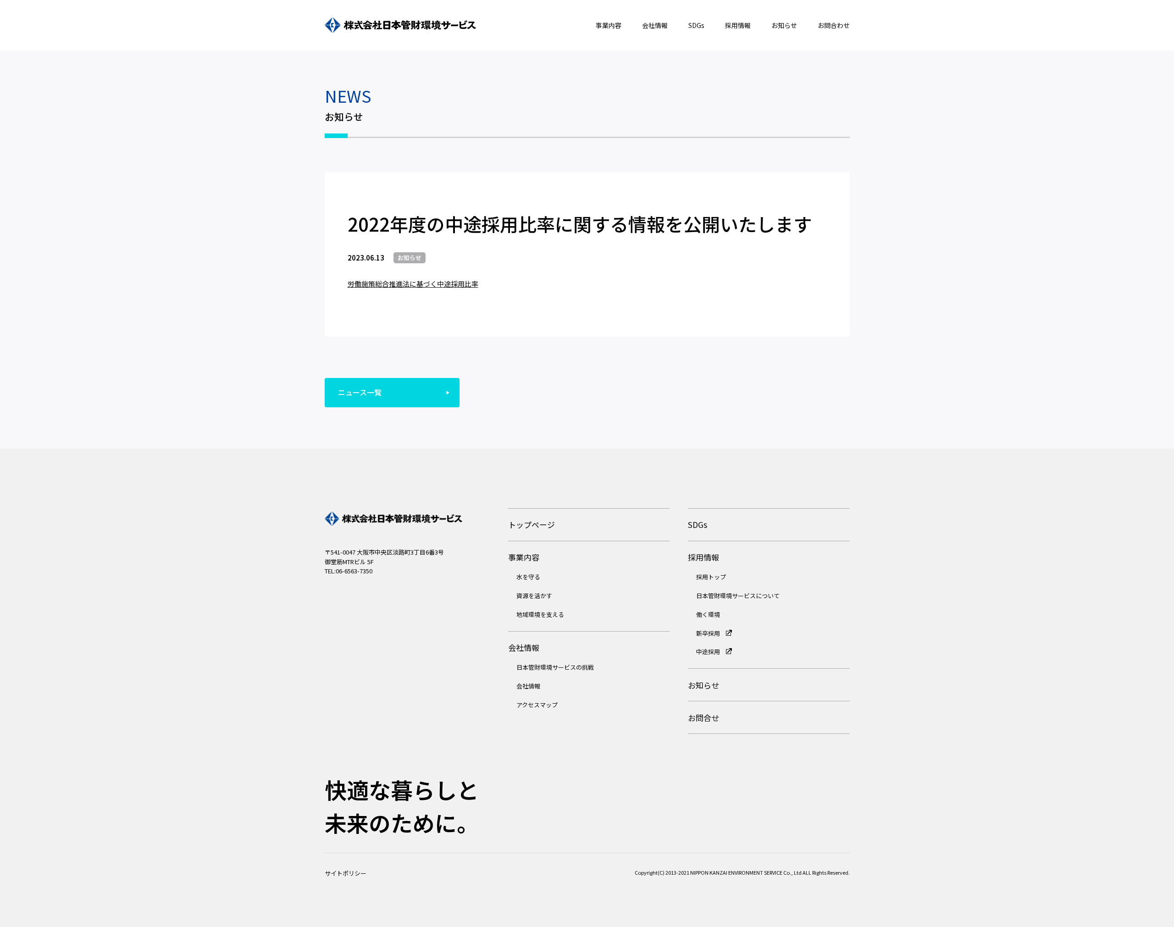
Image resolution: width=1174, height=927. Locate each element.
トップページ (531, 524)
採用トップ (711, 576)
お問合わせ (834, 25)
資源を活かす (534, 595)
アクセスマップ (537, 704)
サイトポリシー (345, 873)
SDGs (696, 25)
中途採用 (708, 651)
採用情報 (738, 25)
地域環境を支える (540, 614)
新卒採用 (708, 633)
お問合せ (703, 717)
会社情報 (655, 25)
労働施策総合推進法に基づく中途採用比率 (413, 284)
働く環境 (708, 614)
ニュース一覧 (360, 392)
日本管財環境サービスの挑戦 (555, 667)
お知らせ (784, 25)
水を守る (528, 576)
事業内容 (608, 25)
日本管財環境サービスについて (738, 595)
